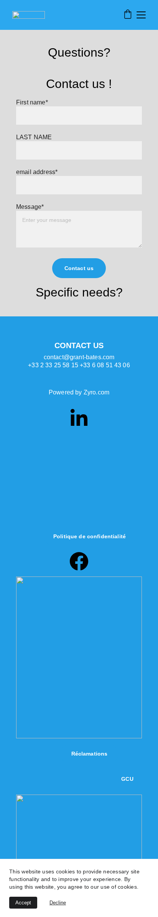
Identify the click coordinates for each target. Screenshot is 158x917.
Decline (57, 903)
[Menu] (141, 14)
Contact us (79, 268)
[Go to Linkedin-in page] (79, 417)
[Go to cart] (128, 15)
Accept (23, 903)
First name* (32, 102)
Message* (30, 207)
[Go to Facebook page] (79, 561)
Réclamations (89, 754)
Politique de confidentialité (89, 536)
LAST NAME (34, 137)
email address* (37, 172)
